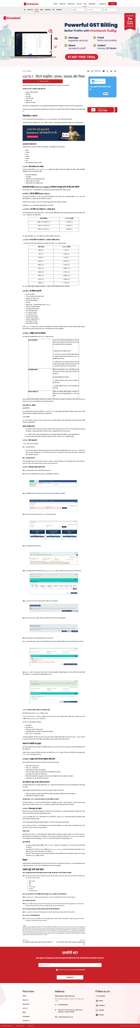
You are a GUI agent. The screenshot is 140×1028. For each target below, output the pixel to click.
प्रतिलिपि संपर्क (95, 71)
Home (56, 4)
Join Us (79, 4)
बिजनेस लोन (59, 9)
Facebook (101, 996)
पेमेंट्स (41, 9)
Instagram (101, 1005)
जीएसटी (36, 9)
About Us (63, 4)
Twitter (100, 1001)
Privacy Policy (20, 1026)
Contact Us (102, 4)
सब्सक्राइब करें (70, 977)
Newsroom (71, 4)
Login (112, 4)
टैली (53, 9)
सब (24, 9)
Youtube (101, 1015)
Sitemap (30, 1026)
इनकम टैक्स (47, 9)
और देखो (74, 10)
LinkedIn (101, 1010)
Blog (85, 4)
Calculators (91, 4)
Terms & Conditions (6, 1026)
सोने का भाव (30, 9)
